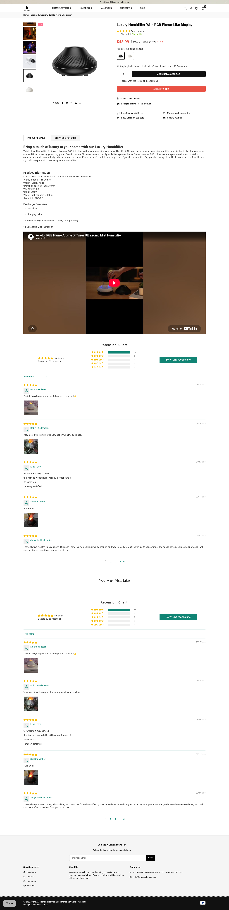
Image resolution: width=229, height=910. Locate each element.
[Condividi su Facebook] (63, 102)
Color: (130, 49)
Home (26, 15)
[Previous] (41, 60)
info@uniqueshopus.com (145, 877)
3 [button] (116, 561)
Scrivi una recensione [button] (178, 359)
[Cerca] (185, 8)
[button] (203, 8)
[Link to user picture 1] (31, 407)
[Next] (108, 60)
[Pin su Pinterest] (71, 102)
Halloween (106, 8)
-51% (41, 25)
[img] (30, 385)
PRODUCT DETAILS (36, 138)
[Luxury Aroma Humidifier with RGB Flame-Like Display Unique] (29, 33)
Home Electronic (61, 8)
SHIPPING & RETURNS (65, 138)
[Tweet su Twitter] (67, 102)
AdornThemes (41, 904)
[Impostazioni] (191, 8)
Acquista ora (161, 89)
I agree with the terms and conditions (139, 81)
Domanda (182, 66)
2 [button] (111, 561)
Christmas (126, 8)
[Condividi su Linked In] (76, 102)
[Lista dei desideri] (197, 8)
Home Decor (85, 8)
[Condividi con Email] (80, 102)
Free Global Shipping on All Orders (114, 2)
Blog (142, 8)
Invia (150, 858)
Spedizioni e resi (163, 66)
